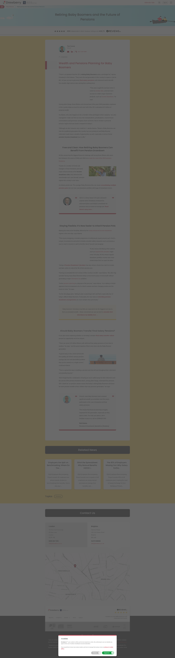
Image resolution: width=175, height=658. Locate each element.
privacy (106, 647)
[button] (96, 652)
